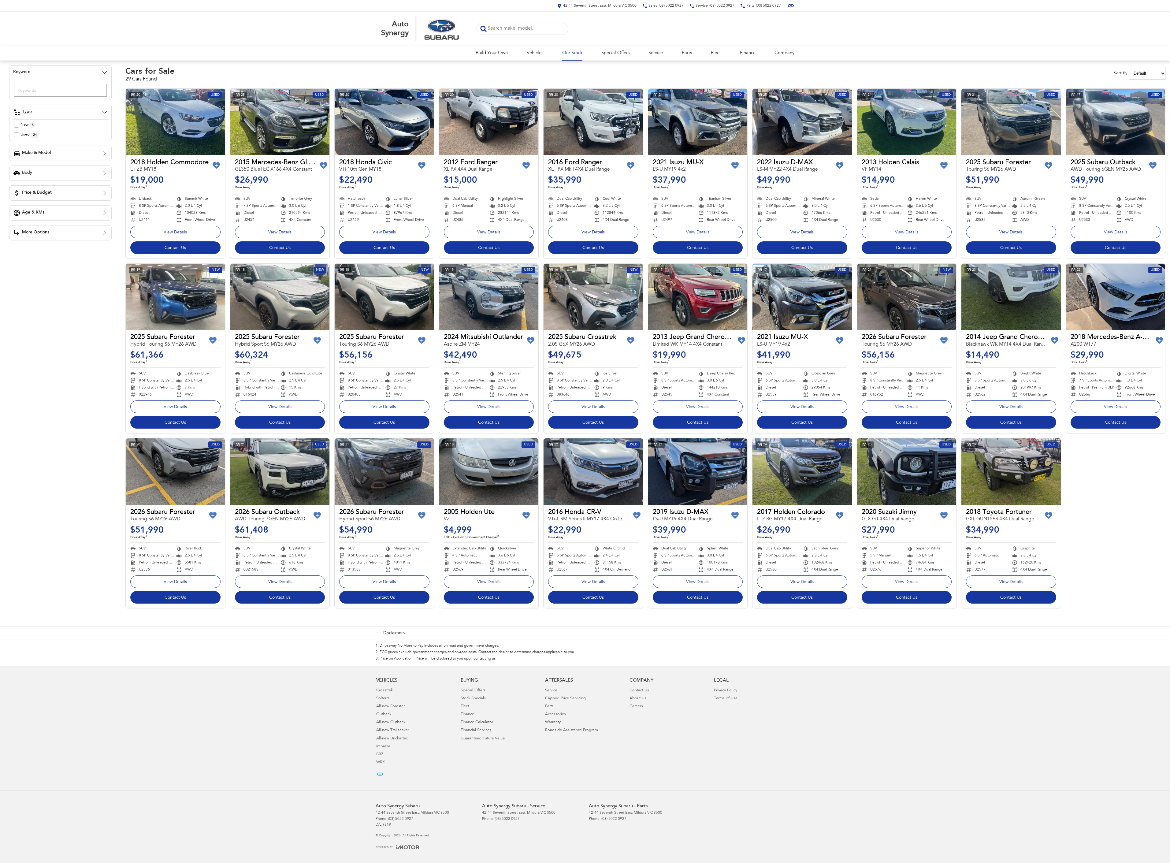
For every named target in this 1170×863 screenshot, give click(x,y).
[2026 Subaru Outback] (280, 471)
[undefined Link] (791, 5)
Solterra (383, 699)
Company (784, 53)
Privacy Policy (725, 691)
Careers (636, 707)
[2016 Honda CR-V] (593, 471)
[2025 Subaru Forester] (1011, 122)
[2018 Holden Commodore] (175, 122)
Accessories (555, 714)
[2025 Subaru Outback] (1115, 122)
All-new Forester (390, 707)
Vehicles (535, 53)
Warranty (553, 722)
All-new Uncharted (392, 739)
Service (655, 53)
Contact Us (175, 248)
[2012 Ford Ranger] (489, 122)
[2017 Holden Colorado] (802, 471)
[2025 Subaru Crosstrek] (593, 297)
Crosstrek (384, 691)
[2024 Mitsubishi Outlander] (489, 297)
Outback (383, 714)
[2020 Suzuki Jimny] (906, 471)
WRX (380, 762)
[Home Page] (421, 28)
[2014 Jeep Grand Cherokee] (1011, 297)
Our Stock (572, 53)
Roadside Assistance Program (571, 730)
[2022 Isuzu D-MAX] (802, 122)
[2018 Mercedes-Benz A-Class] (1115, 297)
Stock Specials (473, 699)
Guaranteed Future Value (483, 739)
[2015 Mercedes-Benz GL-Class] (280, 122)
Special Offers (615, 53)
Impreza (383, 747)
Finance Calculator (477, 722)
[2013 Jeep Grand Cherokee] (698, 297)
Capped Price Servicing (565, 699)
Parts (687, 53)
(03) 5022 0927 (400, 819)
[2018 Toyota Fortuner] (1011, 471)
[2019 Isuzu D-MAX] (698, 471)
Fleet (716, 53)
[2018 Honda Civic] (384, 122)
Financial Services (476, 730)
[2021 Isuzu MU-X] (698, 122)
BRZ (379, 755)
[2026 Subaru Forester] (906, 297)
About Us (638, 699)
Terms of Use (725, 699)
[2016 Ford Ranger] (593, 122)
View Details (175, 232)
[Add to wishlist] (216, 165)
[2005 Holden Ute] (489, 471)
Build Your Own (492, 53)
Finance (748, 53)
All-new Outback (390, 722)
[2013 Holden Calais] (906, 122)
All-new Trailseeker (392, 730)
